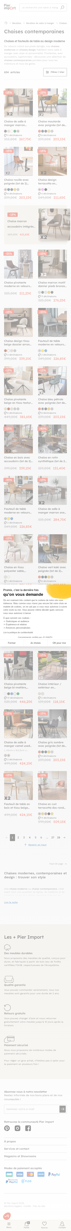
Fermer (12, 643)
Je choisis (35, 643)
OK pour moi (59, 643)
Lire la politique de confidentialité (18, 632)
